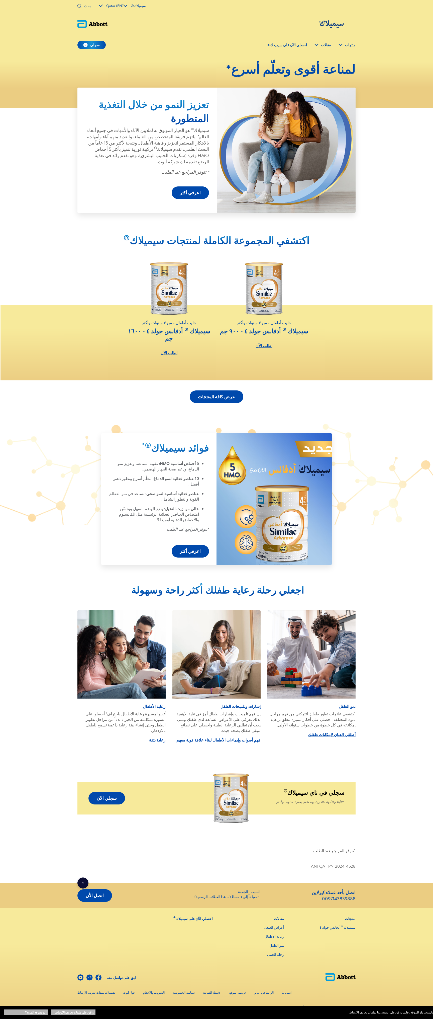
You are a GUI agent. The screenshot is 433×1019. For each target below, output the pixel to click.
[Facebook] (98, 978)
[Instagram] (89, 978)
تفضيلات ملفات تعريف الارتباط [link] (96, 992)
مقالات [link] (326, 44)
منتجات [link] (350, 44)
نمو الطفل (276, 945)
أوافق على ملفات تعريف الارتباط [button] (74, 1012)
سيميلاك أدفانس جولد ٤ (337, 927)
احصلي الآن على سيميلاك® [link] (287, 44)
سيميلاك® (138, 5)
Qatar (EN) (114, 5)
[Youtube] (80, 978)
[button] (79, 6)
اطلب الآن (264, 345)
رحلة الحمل (275, 954)
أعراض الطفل (274, 927)
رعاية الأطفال (274, 936)
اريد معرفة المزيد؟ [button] (36, 1012)
